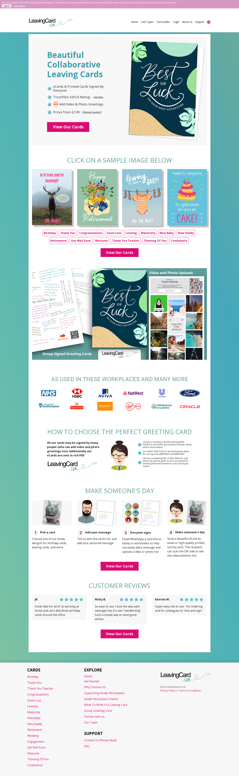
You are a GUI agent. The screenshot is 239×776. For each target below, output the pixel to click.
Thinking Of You (155, 241)
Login (176, 22)
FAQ (86, 746)
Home (134, 22)
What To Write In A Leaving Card (105, 705)
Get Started (91, 681)
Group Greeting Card (98, 711)
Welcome (101, 241)
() (91, 112)
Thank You (67, 233)
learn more (19, 5)
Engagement (35, 742)
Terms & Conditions (189, 690)
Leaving (131, 233)
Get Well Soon (81, 241)
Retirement (58, 241)
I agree (6, 5)
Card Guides (163, 22)
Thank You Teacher (125, 241)
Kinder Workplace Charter (101, 699)
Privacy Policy (167, 690)
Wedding (33, 736)
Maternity (148, 233)
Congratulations (91, 233)
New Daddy (186, 233)
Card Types (147, 22)
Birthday (50, 233)
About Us (187, 22)
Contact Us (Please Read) (100, 740)
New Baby (167, 233)
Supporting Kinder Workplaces (104, 693)
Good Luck (114, 233)
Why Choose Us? (95, 687)
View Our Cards (68, 127)
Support (199, 22)
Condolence (179, 241)
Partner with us (94, 716)
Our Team (90, 722)
